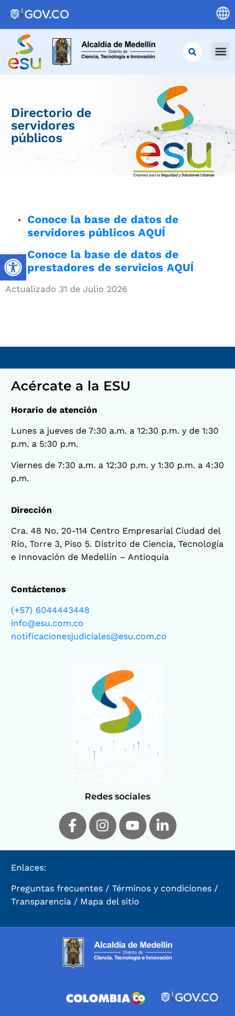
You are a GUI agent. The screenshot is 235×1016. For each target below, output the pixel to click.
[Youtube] (132, 825)
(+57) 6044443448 (50, 610)
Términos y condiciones (162, 888)
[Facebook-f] (72, 825)
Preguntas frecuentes (57, 888)
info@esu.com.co (47, 623)
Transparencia (41, 901)
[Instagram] (102, 825)
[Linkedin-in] (163, 825)
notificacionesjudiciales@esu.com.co (89, 636)
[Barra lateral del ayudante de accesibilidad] (13, 267)
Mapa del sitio (109, 901)
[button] (221, 51)
